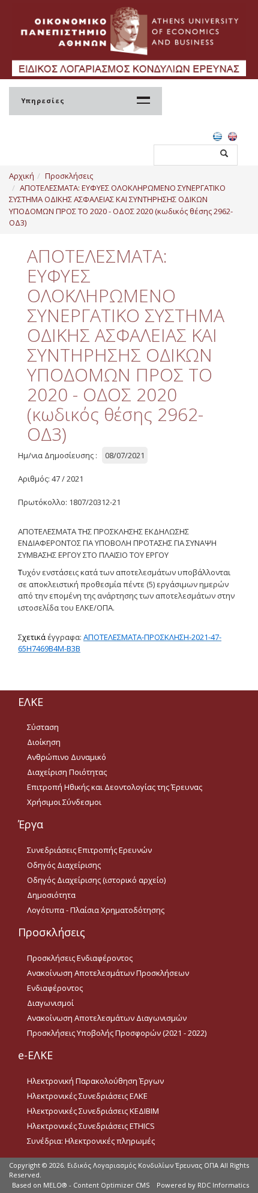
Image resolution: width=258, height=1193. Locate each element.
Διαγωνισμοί (50, 1002)
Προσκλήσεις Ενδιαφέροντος (80, 957)
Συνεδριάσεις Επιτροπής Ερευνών (89, 850)
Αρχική (21, 175)
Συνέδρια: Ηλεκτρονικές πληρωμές (91, 1140)
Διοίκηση (44, 742)
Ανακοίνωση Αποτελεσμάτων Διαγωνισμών (107, 1017)
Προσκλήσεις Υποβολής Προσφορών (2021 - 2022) (116, 1032)
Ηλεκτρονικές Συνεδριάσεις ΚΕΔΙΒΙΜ (93, 1110)
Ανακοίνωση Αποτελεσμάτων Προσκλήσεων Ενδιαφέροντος (108, 980)
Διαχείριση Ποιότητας (67, 772)
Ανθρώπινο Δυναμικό (66, 757)
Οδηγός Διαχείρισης (64, 865)
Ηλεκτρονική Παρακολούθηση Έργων (95, 1080)
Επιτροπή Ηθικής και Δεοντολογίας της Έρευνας (114, 787)
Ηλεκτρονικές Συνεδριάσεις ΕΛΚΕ (87, 1095)
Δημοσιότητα (51, 895)
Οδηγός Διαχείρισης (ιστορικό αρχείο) (96, 880)
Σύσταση (43, 727)
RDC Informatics (223, 1184)
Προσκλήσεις (69, 175)
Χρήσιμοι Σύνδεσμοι (64, 802)
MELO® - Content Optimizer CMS (96, 1184)
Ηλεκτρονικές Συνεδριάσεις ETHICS (91, 1125)
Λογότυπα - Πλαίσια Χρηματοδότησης (95, 909)
